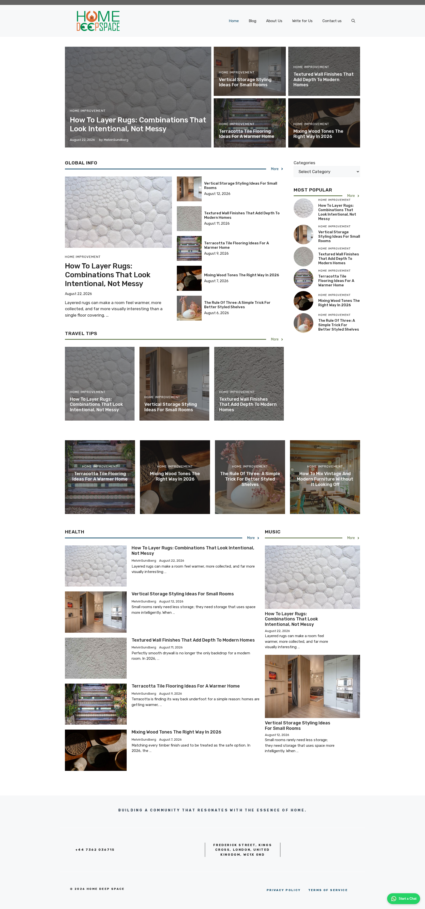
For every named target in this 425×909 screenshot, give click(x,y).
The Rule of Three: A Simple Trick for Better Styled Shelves (237, 304)
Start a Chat (407, 898)
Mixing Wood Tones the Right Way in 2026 (318, 134)
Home (234, 21)
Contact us (332, 21)
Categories (304, 162)
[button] (353, 21)
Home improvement (88, 111)
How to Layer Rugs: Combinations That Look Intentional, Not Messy (138, 124)
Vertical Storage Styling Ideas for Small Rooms (245, 82)
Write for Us (302, 21)
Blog (252, 21)
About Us (274, 21)
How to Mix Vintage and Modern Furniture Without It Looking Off (325, 479)
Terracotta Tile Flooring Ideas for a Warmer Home (246, 134)
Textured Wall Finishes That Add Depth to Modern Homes (323, 80)
